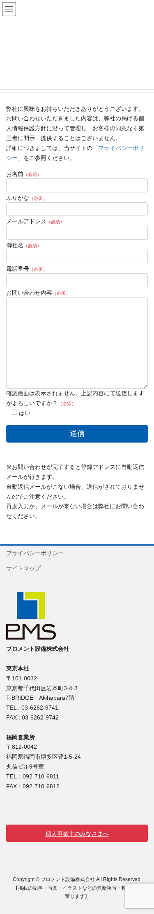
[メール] (12, 803)
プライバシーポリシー (35, 553)
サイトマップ (23, 568)
